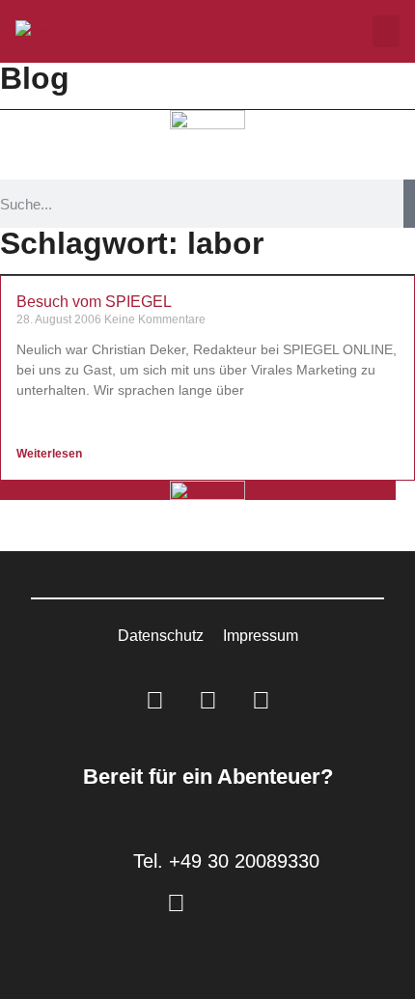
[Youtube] (260, 701)
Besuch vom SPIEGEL (94, 301)
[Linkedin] (154, 701)
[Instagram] (207, 701)
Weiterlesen (50, 453)
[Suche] (409, 204)
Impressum (260, 635)
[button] (386, 31)
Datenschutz (161, 635)
